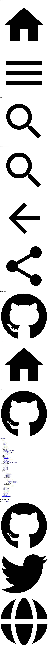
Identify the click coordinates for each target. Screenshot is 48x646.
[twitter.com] (24, 597)
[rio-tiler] (24, 48)
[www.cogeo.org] (24, 645)
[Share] (24, 289)
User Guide (4, 441)
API (2, 471)
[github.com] (24, 549)
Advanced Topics (4, 449)
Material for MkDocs (7, 501)
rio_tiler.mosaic (6, 478)
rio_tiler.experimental (7, 484)
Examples (3, 456)
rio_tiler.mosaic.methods (9, 480)
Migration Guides (4, 464)
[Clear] (0, 290)
